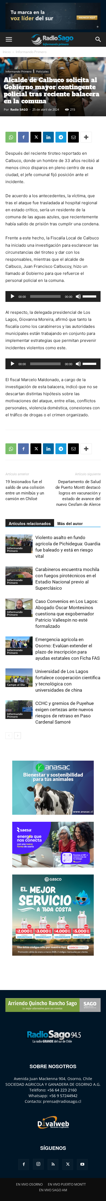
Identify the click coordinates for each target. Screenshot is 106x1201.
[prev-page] (8, 735)
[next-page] (17, 735)
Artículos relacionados (30, 523)
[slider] (90, 296)
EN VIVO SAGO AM (53, 1190)
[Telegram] (60, 137)
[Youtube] (82, 1164)
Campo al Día (16, 685)
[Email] (73, 137)
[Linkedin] (48, 137)
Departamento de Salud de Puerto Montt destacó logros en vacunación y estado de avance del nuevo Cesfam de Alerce (78, 493)
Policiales (42, 71)
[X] (35, 137)
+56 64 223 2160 (62, 1090)
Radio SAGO (19, 109)
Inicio (7, 52)
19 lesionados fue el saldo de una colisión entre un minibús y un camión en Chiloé (24, 490)
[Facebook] (23, 137)
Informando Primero (31, 52)
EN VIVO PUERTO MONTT (67, 1184)
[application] (53, 296)
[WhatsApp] (10, 137)
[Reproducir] (12, 296)
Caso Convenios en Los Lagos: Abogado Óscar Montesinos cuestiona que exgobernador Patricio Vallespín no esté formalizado (66, 614)
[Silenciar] (78, 296)
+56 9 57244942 (63, 1095)
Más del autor (70, 523)
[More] (86, 137)
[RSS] (53, 1164)
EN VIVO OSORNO (29, 1184)
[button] (8, 39)
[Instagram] (38, 1164)
